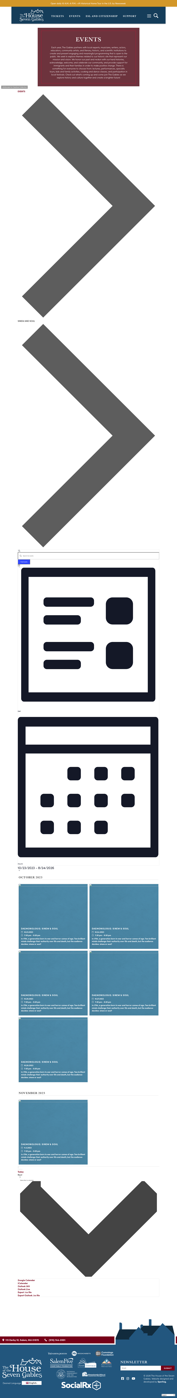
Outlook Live (24, 1289)
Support (129, 16)
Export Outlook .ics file (29, 1295)
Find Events (23, 562)
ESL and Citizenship (102, 16)
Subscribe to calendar (27, 1180)
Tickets (57, 16)
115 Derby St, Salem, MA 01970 (22, 1339)
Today (21, 1171)
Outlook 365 (24, 1286)
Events (74, 16)
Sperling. (162, 1381)
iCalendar (23, 1283)
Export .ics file (25, 1292)
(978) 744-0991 (56, 1339)
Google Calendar (26, 1280)
